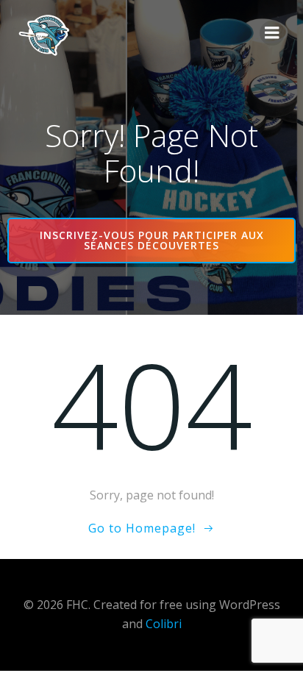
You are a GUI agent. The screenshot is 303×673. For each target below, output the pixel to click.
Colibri (164, 624)
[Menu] (272, 33)
